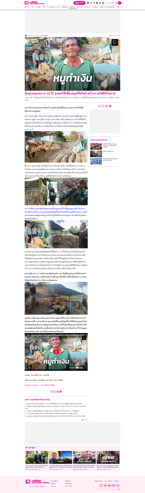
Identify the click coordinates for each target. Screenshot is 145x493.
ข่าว (33, 7)
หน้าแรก (27, 7)
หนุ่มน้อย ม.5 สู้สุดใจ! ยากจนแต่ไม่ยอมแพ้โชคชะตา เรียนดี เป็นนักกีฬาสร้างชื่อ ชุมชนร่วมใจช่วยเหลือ (56, 416)
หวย (57, 7)
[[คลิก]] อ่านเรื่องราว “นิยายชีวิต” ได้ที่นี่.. (40, 385)
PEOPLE (80, 7)
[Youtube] (109, 485)
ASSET (72, 7)
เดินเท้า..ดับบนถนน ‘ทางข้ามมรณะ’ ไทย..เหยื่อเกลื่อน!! (110, 145)
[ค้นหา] (119, 3)
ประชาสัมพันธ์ (109, 7)
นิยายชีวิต (44, 35)
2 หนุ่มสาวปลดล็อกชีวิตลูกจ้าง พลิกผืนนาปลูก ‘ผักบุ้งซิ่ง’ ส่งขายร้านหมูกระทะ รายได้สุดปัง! (53, 411)
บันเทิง (39, 7)
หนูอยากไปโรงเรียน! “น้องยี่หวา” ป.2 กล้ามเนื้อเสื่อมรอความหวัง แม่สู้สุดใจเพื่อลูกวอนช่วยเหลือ (54, 403)
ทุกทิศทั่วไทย (73, 8)
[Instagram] (117, 485)
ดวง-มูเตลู (51, 7)
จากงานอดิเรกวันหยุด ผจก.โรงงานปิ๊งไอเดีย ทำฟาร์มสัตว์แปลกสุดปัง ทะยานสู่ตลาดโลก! (52, 413)
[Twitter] (57, 391)
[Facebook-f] (101, 485)
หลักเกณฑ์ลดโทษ (108, 151)
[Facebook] (54, 391)
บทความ (88, 7)
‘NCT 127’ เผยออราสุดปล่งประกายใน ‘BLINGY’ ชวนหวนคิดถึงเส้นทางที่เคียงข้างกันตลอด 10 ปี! (108, 467)
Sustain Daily (98, 7)
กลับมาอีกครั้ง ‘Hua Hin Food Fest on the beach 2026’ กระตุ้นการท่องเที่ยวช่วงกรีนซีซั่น (84, 467)
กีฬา (44, 7)
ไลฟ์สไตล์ (64, 7)
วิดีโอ (118, 7)
